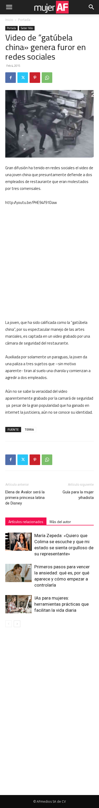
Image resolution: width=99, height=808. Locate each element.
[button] (9, 7)
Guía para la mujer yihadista (78, 495)
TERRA (29, 429)
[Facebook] (10, 77)
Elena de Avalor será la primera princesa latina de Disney (25, 498)
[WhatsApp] (47, 77)
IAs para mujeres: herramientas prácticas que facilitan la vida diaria (61, 604)
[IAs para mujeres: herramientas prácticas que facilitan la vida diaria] (18, 604)
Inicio (9, 19)
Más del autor (60, 521)
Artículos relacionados (25, 521)
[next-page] (17, 623)
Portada (24, 19)
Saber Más (27, 28)
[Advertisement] (49, 262)
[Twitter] (22, 77)
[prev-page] (8, 623)
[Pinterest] (35, 77)
